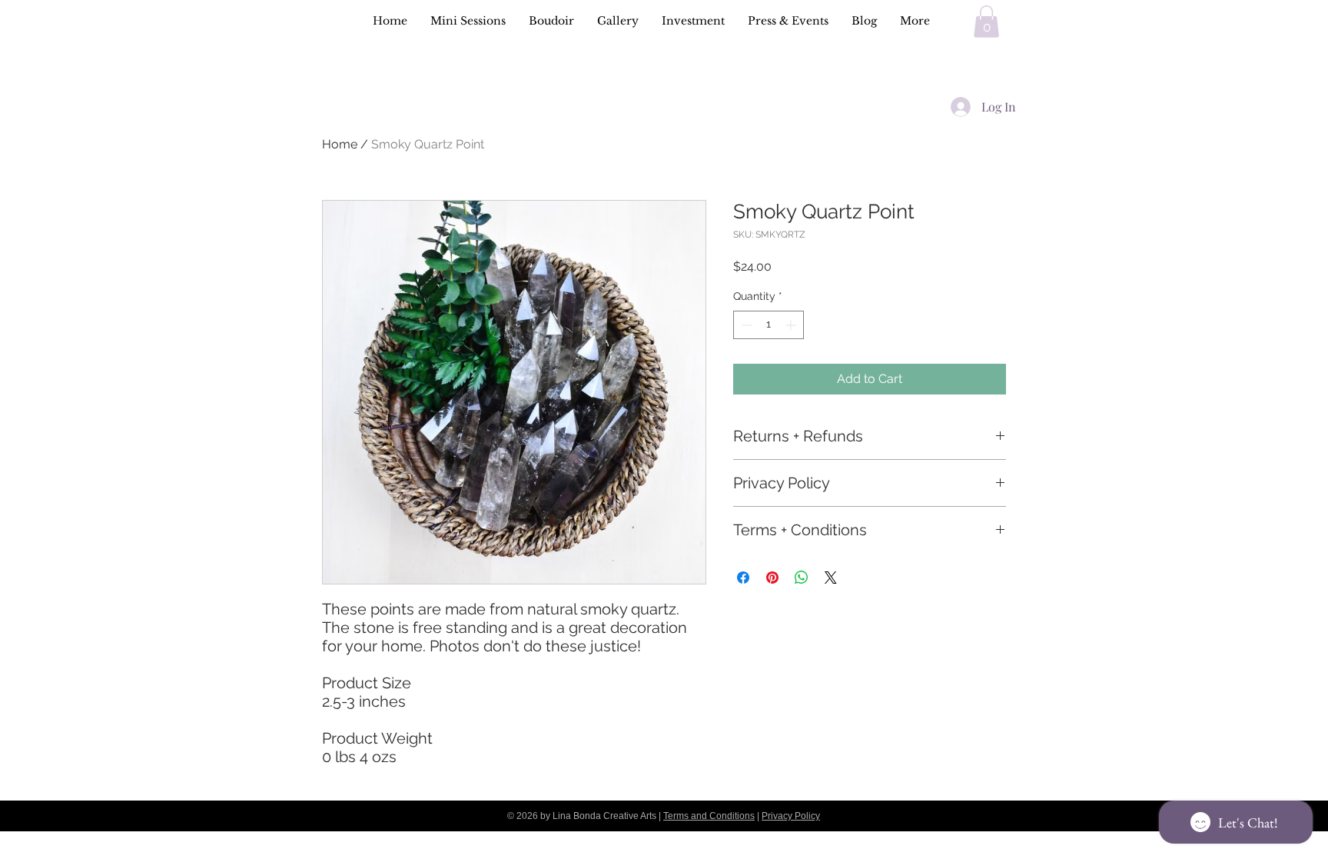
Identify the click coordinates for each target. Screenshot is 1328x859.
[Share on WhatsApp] (801, 577)
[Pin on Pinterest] (772, 577)
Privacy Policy (791, 816)
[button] (986, 21)
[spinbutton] (768, 324)
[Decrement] (745, 324)
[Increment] (792, 324)
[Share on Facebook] (743, 577)
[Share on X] (831, 577)
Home (339, 144)
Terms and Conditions (709, 816)
